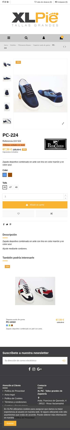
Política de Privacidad (24, 418)
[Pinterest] (10, 224)
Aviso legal (10, 395)
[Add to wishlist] (18, 213)
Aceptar (10, 423)
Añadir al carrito (37, 205)
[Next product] (65, 46)
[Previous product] (64, 46)
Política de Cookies (13, 398)
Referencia (8, 141)
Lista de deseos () (44, 2)
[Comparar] (35, 316)
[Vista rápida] (39, 316)
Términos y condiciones (16, 402)
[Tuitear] (7, 224)
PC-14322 (11, 322)
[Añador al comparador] (51, 213)
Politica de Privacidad (15, 391)
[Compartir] (3, 224)
